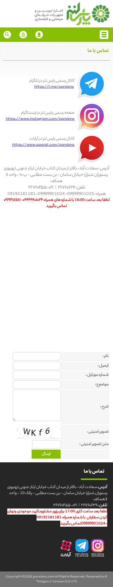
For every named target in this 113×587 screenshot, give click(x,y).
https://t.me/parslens (54, 87)
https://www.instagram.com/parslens (40, 119)
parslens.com (43, 576)
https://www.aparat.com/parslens (43, 145)
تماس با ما (98, 51)
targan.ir (45, 581)
